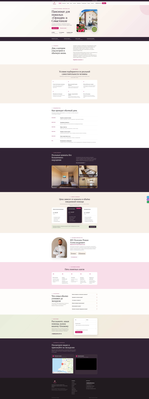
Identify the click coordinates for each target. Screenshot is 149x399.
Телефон (87, 319)
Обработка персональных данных (93, 397)
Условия (68, 3)
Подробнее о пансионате (78, 59)
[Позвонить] (148, 202)
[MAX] (148, 199)
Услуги (71, 3)
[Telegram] (148, 197)
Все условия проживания (80, 162)
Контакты (92, 3)
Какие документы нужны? (76, 306)
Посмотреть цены (92, 226)
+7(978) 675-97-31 (98, 3)
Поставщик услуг (84, 3)
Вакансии (88, 3)
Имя (75, 319)
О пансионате (64, 3)
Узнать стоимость (104, 3)
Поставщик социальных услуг (91, 388)
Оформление (79, 3)
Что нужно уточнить (77, 323)
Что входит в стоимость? (76, 300)
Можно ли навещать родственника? (78, 303)
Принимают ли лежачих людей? (77, 297)
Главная (60, 3)
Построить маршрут (94, 0)
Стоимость (74, 3)
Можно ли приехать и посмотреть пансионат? (80, 294)
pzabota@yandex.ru (89, 384)
